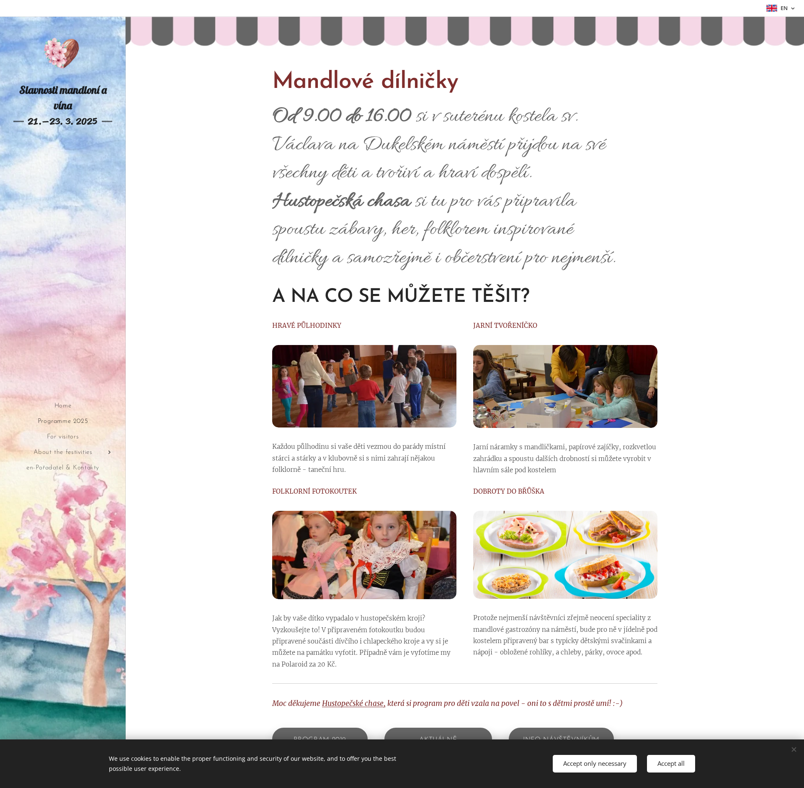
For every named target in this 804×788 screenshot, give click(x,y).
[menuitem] (63, 406)
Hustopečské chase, (354, 703)
